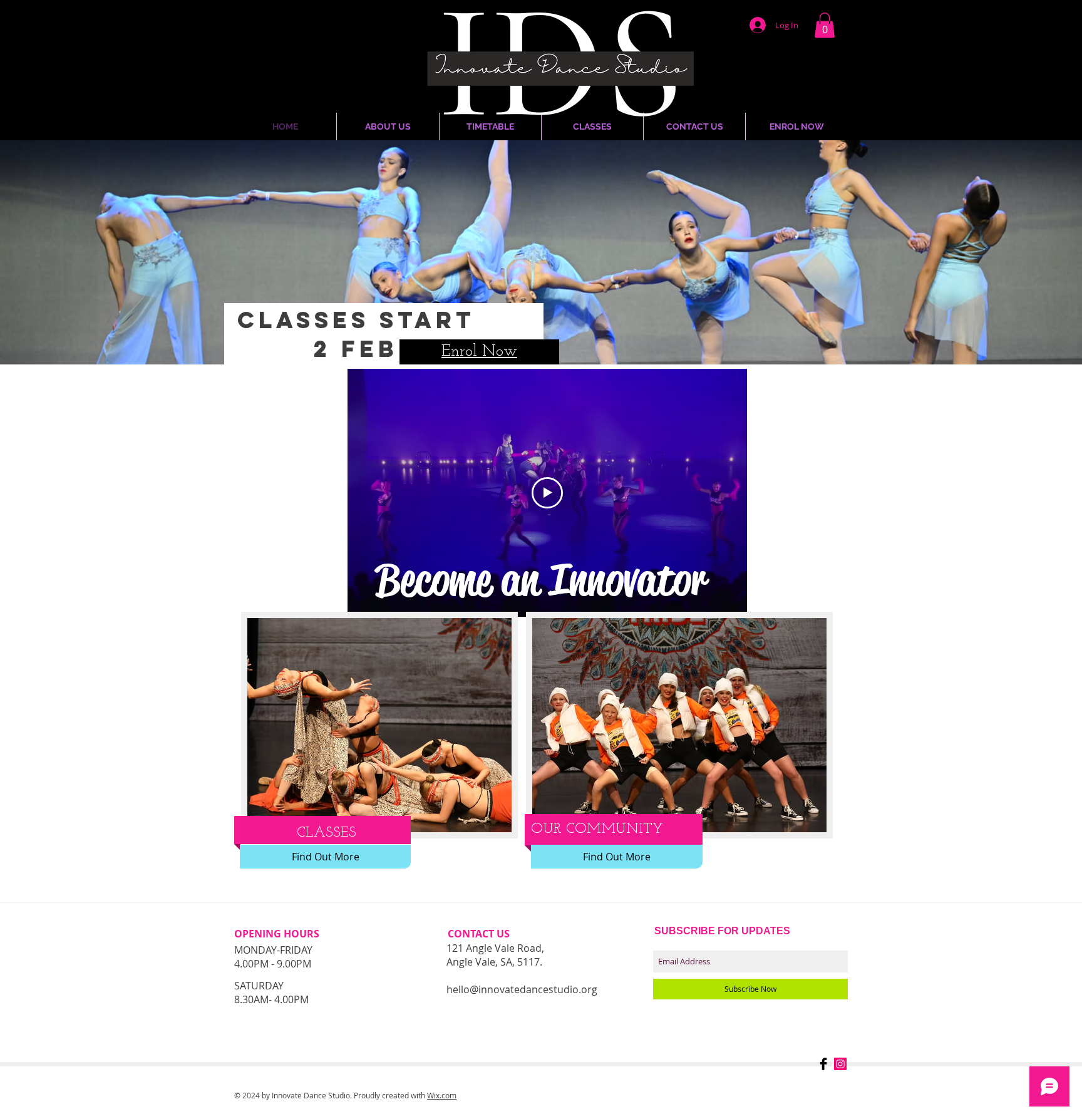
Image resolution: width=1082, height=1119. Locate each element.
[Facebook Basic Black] (823, 1064)
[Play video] (547, 492)
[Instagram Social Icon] (840, 1064)
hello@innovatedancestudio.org (521, 989)
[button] (824, 25)
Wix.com (441, 1095)
